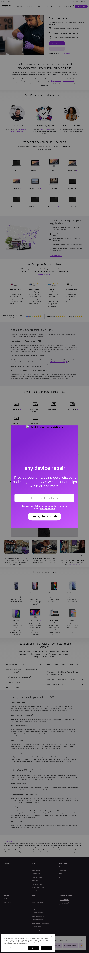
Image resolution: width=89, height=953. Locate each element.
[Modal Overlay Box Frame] (44, 476)
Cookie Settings (12, 948)
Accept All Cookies (46, 948)
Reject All (33, 948)
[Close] (52, 936)
